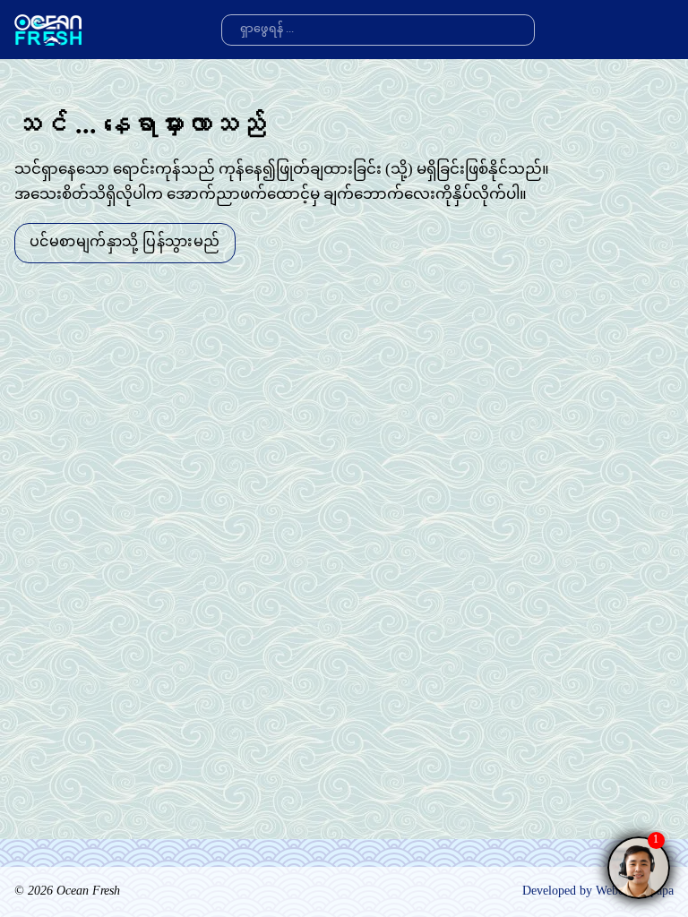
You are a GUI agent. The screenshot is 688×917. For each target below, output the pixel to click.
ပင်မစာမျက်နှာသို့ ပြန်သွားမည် (125, 243)
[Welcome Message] (638, 867)
